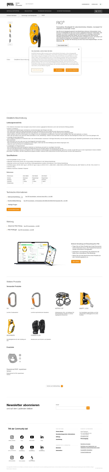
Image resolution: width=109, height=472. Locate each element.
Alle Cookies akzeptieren (72, 70)
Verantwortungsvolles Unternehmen (65, 434)
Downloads (95, 4)
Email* (57, 404)
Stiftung (58, 436)
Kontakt (78, 10)
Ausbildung (59, 439)
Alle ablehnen (59, 70)
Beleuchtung (28, 11)
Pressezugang (84, 438)
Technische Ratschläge (44, 11)
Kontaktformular (84, 436)
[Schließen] (79, 49)
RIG (43, 15)
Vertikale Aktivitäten (13, 11)
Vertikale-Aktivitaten (12, 15)
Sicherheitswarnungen (63, 11)
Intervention (59, 450)
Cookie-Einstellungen (37, 70)
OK (88, 408)
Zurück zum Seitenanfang (53, 386)
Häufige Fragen (80, 8)
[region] (55, 61)
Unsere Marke (59, 431)
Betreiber (29, 4)
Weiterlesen (59, 41)
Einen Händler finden (62, 45)
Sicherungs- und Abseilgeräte (29, 15)
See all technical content (13, 209)
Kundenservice (85, 4)
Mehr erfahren (76, 261)
